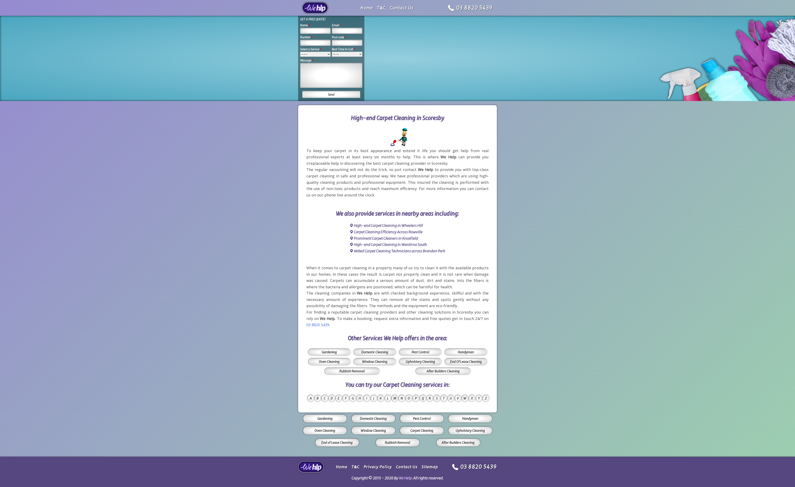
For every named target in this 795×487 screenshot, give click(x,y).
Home (366, 7)
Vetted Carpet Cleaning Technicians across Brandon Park (399, 251)
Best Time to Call (343, 49)
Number (306, 37)
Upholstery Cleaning (420, 362)
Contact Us (402, 7)
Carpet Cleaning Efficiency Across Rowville (388, 232)
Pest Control (420, 352)
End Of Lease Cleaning (466, 362)
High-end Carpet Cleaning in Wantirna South (390, 244)
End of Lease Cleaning (337, 442)
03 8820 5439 (474, 8)
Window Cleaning (374, 362)
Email (336, 25)
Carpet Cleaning (421, 430)
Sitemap (430, 466)
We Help (405, 478)
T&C (381, 7)
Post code (339, 37)
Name (305, 25)
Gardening (329, 352)
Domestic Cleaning (374, 352)
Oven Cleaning (329, 362)
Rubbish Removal (352, 371)
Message (306, 60)
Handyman (466, 352)
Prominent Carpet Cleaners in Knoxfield (386, 238)
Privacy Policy (378, 466)
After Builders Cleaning (443, 371)
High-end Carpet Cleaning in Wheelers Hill (388, 225)
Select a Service (310, 49)
